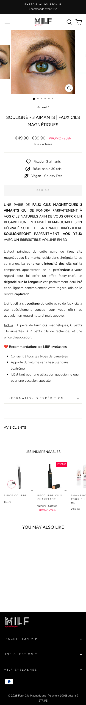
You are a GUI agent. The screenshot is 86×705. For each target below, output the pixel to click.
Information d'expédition (35, 398)
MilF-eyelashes (20, 670)
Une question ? (20, 654)
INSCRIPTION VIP (21, 639)
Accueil (42, 107)
